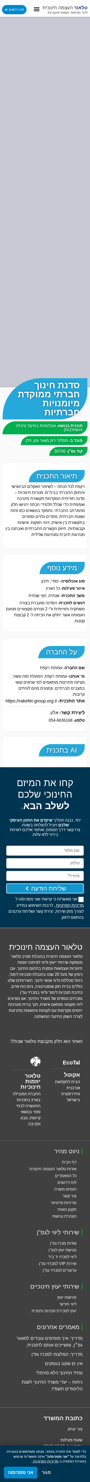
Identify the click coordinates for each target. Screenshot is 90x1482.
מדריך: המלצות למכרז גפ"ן (57, 1354)
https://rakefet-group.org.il (45, 700)
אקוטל (72, 1075)
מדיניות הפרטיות (45, 1461)
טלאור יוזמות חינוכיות (30, 1081)
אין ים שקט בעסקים (63, 1363)
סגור (46, 1472)
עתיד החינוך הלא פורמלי (59, 1372)
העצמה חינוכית (65, 7)
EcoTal (71, 1062)
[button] (37, 9)
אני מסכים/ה (20, 1472)
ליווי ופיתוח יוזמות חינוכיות (67, 13)
